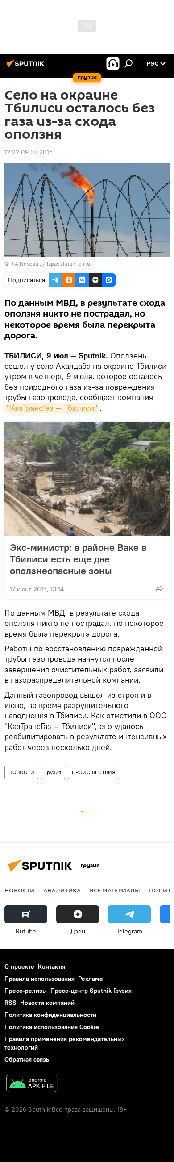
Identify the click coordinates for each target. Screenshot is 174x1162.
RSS (10, 1003)
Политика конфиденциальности (50, 1015)
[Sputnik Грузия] (26, 67)
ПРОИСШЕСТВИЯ (93, 772)
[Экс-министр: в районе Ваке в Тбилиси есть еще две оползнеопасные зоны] (87, 479)
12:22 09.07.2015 (28, 152)
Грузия (53, 772)
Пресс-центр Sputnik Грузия (91, 991)
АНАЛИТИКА (62, 890)
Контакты (51, 966)
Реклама (90, 979)
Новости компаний (47, 1003)
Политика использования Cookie (51, 1027)
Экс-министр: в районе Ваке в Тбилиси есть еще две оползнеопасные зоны (78, 558)
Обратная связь (26, 1059)
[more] (159, 588)
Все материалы (115, 890)
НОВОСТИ (21, 772)
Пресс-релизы (25, 991)
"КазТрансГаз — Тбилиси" (52, 408)
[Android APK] (31, 1085)
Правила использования (39, 979)
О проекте (19, 966)
